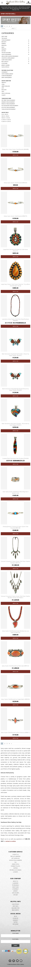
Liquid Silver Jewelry (15, 54)
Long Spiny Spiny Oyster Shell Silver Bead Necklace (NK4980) (15, 319)
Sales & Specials (5, 67)
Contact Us (15, 854)
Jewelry (15, 891)
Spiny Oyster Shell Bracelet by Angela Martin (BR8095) (15, 699)
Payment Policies (15, 866)
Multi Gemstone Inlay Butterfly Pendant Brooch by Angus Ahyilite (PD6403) (15, 389)
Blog (15, 916)
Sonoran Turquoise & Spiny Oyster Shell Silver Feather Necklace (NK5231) (15, 562)
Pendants (15, 49)
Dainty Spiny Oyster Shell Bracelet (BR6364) (15, 182)
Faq (15, 862)
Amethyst (4, 82)
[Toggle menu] (2, 2)
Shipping (15, 868)
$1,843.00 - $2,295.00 (6, 121)
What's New (4, 36)
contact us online (10, 841)
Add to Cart (15, 155)
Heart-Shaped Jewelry (7, 77)
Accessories (15, 63)
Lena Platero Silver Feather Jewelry (10, 56)
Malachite (4, 89)
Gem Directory (15, 908)
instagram (15, 924)
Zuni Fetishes (15, 904)
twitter (15, 922)
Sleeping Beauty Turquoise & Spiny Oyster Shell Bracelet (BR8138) (15, 527)
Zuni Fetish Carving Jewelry (15, 58)
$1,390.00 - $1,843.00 (6, 119)
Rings (15, 47)
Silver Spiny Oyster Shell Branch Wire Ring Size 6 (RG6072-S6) (15, 492)
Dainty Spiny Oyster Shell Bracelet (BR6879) (15, 216)
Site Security (15, 893)
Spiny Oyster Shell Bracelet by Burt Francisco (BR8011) (15, 732)
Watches (15, 51)
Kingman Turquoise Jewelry (8, 102)
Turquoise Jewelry (15, 40)
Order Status (15, 864)
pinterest (15, 920)
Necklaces (15, 45)
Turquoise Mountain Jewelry (8, 109)
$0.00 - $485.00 (5, 114)
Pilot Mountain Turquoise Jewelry (10, 105)
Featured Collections (7, 70)
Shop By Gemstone (6, 80)
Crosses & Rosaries (15, 52)
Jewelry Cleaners (6, 65)
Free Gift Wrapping (15, 856)
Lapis (3, 88)
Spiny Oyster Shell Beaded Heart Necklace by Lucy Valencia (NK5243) (15, 631)
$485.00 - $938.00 (5, 116)
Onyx (3, 91)
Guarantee (15, 883)
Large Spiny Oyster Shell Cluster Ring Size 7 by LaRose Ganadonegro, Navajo (15, 284)
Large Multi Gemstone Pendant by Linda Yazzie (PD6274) (15, 250)
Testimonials (15, 885)
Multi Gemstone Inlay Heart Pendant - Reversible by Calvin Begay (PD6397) (15, 424)
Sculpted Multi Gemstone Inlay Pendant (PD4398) (15, 458)
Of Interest (15, 889)
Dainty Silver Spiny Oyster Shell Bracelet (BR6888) (15, 149)
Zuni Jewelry (4, 72)
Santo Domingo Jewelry (7, 74)
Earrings (15, 44)
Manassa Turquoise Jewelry (8, 103)
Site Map (15, 895)
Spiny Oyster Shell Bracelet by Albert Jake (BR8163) (15, 666)
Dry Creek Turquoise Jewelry (8, 100)
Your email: (15, 939)
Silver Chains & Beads (15, 60)
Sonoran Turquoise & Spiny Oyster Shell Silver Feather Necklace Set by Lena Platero (15, 596)
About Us (15, 881)
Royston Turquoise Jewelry (8, 107)
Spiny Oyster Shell (6, 93)
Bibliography (15, 910)
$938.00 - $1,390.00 (6, 117)
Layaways (15, 872)
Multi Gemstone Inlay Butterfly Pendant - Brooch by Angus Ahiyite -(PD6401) (15, 354)
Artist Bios (15, 906)
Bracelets (15, 42)
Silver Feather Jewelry (7, 75)
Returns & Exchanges (15, 870)
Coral (3, 84)
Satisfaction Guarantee (15, 860)
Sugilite (3, 95)
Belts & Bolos (15, 61)
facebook (15, 918)
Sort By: (3, 28)
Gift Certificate (15, 858)
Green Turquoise (6, 86)
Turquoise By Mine (6, 98)
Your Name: (15, 933)
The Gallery (4, 38)
